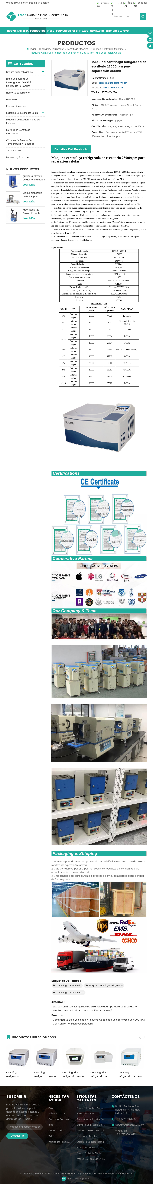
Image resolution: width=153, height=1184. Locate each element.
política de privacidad (59, 1142)
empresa (23, 31)
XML (50, 1136)
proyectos (63, 31)
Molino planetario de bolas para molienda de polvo (33, 195)
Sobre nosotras (56, 1113)
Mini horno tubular (86, 1136)
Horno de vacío (85, 1113)
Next (144, 1037)
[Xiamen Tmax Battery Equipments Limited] (37, 16)
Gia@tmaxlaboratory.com (129, 1125)
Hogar (11, 31)
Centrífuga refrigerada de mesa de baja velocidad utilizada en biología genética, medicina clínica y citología (102, 1075)
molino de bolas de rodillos (91, 1131)
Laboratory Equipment (51, 49)
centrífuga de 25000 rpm (70, 992)
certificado (80, 31)
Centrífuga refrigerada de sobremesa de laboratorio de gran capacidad (129, 1075)
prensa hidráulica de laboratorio (91, 1108)
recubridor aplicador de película (91, 1119)
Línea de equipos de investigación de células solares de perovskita (20, 82)
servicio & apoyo (117, 31)
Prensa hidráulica (86, 1148)
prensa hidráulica (16, 106)
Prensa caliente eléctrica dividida (91, 1153)
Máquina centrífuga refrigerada (106, 985)
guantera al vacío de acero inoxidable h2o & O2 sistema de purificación (34, 178)
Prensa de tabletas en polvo (91, 1159)
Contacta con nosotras (59, 1119)
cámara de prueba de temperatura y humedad (20, 142)
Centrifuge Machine (77, 49)
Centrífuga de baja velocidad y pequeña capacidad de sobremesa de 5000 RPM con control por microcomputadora (99, 1022)
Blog (50, 1125)
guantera (11, 99)
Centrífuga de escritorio (69, 985)
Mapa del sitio (56, 1131)
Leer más (29, 184)
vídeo (51, 31)
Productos (37, 31)
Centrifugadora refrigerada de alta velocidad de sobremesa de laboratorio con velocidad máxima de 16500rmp (46, 1075)
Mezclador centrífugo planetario (18, 132)
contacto (97, 31)
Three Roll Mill (14, 151)
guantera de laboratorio (90, 1142)
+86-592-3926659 (126, 1119)
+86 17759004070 (125, 1134)
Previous (140, 1037)
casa (51, 1108)
